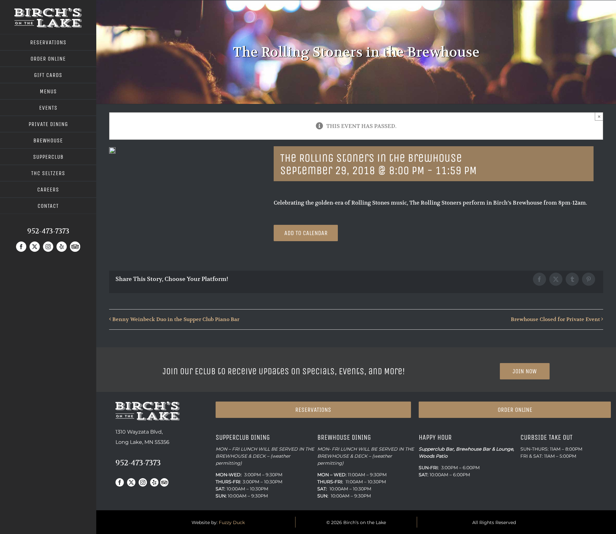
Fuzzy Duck (232, 522)
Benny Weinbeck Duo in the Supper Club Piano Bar (175, 319)
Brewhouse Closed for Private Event (555, 319)
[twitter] (35, 247)
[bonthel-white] (48, 10)
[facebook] (21, 247)
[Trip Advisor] (75, 247)
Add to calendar (306, 233)
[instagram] (48, 247)
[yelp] (61, 247)
